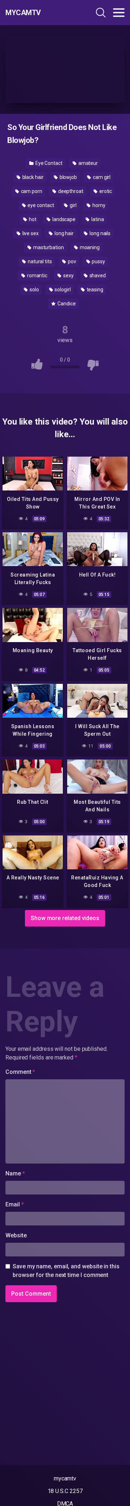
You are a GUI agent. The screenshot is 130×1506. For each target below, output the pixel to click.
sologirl (61, 289)
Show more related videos (65, 918)
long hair (63, 233)
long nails (99, 233)
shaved (97, 275)
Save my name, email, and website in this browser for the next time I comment (66, 1270)
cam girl (101, 177)
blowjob (67, 177)
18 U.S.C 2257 (65, 1491)
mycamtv (65, 1478)
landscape (63, 219)
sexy (68, 275)
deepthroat (70, 191)
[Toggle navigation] (119, 12)
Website (15, 1235)
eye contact (40, 205)
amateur (87, 163)
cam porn (31, 191)
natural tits (39, 261)
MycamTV (23, 12)
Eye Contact (48, 163)
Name (15, 1173)
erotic (105, 191)
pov (71, 261)
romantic (36, 275)
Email (14, 1204)
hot (32, 219)
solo (34, 289)
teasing (94, 289)
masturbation (48, 247)
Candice (65, 303)
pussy (98, 261)
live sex (30, 233)
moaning (89, 247)
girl (73, 205)
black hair (32, 177)
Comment (20, 1071)
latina (97, 219)
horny (98, 205)
